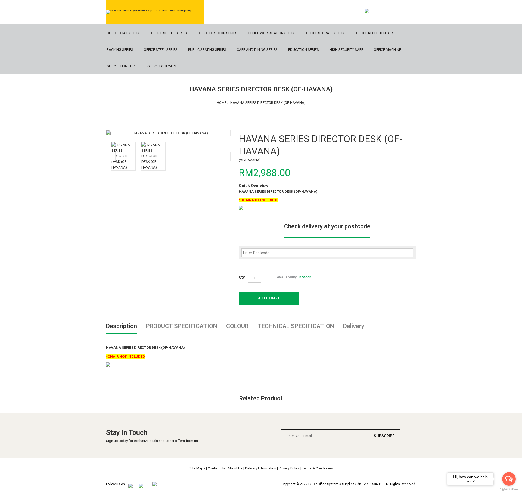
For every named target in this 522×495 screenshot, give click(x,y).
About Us (235, 468)
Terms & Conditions (317, 468)
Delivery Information (260, 468)
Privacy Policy (289, 468)
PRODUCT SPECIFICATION (181, 326)
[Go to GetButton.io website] (509, 489)
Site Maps (197, 468)
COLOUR (237, 326)
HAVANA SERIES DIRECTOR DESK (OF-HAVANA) (267, 103)
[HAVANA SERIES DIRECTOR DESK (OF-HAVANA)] (168, 133)
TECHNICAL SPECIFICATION (295, 326)
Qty (242, 277)
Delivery (353, 326)
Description (121, 326)
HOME (221, 103)
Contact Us (216, 468)
